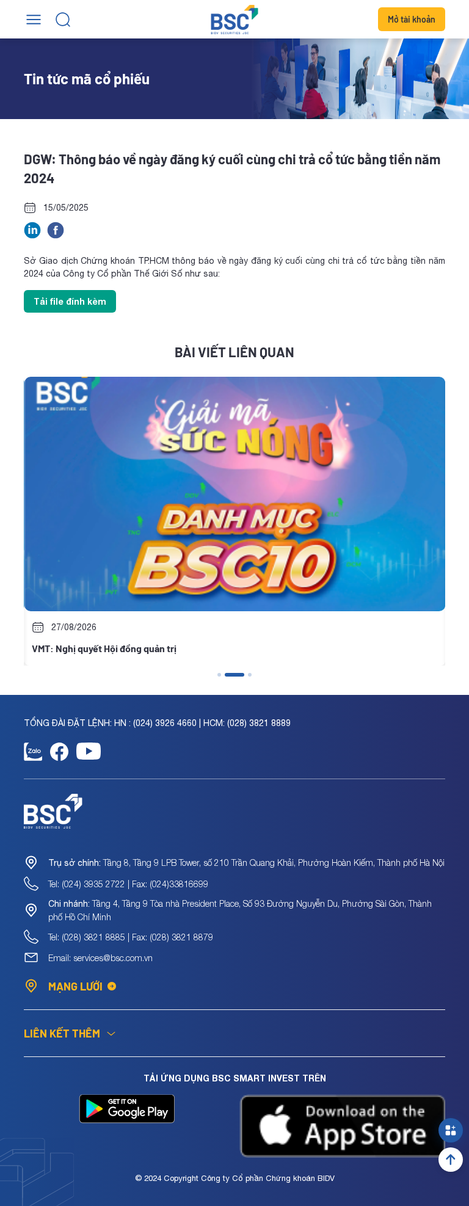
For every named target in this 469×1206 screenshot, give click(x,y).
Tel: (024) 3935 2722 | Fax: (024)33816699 (128, 884)
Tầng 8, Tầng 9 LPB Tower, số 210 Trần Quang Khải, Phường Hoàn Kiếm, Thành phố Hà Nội (246, 862)
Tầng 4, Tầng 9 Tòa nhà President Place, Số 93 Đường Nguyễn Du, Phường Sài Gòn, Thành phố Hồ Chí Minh (240, 910)
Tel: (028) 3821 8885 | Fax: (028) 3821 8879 (130, 937)
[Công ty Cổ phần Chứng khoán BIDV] (234, 19)
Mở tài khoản (411, 19)
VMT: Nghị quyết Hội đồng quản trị (103, 648)
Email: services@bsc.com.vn (100, 958)
